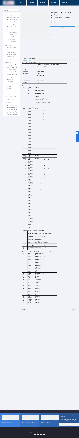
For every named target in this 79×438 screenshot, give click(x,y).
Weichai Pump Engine (11, 52)
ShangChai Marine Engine (12, 64)
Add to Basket (62, 30)
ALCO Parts (9, 88)
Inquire (62, 27)
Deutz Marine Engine (11, 30)
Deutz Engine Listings (11, 43)
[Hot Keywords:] (19, 10)
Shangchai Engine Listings (12, 74)
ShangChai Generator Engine (12, 67)
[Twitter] (41, 434)
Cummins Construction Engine (13, 17)
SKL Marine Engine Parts (12, 105)
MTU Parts (9, 86)
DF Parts (8, 93)
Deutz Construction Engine (12, 32)
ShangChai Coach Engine (12, 71)
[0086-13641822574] (77, 133)
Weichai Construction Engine (12, 49)
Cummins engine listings (11, 26)
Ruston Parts (9, 92)
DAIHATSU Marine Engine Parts (13, 111)
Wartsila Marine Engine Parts (12, 107)
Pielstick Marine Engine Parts (12, 112)
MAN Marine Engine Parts (12, 114)
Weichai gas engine (11, 58)
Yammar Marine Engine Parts (13, 103)
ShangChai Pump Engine (12, 69)
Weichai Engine (8, 45)
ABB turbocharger (10, 99)
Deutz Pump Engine (11, 36)
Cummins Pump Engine (11, 21)
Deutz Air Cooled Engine (12, 41)
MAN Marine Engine (9, 77)
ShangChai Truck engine (11, 72)
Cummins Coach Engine (11, 22)
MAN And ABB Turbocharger (11, 96)
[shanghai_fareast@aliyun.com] (77, 140)
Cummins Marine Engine (12, 15)
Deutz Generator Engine (11, 34)
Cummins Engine (8, 14)
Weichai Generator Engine (12, 50)
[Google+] (38, 434)
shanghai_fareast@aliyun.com (30, 422)
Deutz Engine (7, 29)
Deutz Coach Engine (11, 37)
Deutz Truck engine (11, 39)
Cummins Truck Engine (11, 24)
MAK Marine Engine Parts (12, 109)
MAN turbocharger (10, 97)
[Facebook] (44, 434)
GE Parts (8, 90)
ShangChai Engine (8, 62)
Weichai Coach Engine (11, 54)
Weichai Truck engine (11, 56)
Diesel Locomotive (9, 79)
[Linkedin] (35, 434)
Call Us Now (69, 424)
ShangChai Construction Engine (13, 65)
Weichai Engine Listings (11, 59)
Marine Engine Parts (9, 102)
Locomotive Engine (11, 83)
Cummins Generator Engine (12, 19)
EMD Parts (9, 84)
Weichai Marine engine (11, 47)
